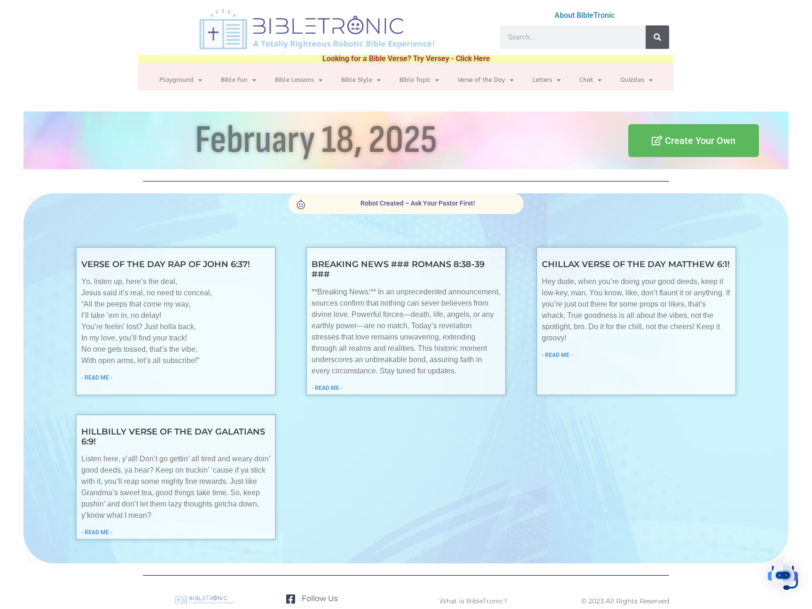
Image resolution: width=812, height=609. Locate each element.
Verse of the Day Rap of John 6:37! (165, 264)
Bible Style (356, 79)
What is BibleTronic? (473, 601)
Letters (542, 79)
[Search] (657, 37)
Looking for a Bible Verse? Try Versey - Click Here (406, 58)
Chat (586, 79)
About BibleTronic (584, 15)
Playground (176, 79)
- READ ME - (96, 377)
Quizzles (632, 79)
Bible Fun (234, 79)
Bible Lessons (294, 79)
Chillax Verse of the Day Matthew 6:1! (636, 264)
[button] (783, 578)
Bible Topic (414, 79)
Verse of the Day (481, 79)
